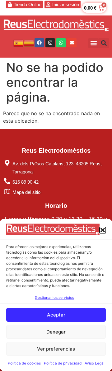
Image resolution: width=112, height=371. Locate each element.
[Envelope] (72, 42)
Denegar (56, 332)
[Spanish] (18, 42)
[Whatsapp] (61, 42)
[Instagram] (50, 42)
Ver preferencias (56, 349)
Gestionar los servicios (54, 297)
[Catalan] (29, 42)
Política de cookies (24, 363)
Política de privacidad (63, 363)
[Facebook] (39, 42)
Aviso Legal (95, 363)
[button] (103, 230)
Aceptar (56, 315)
